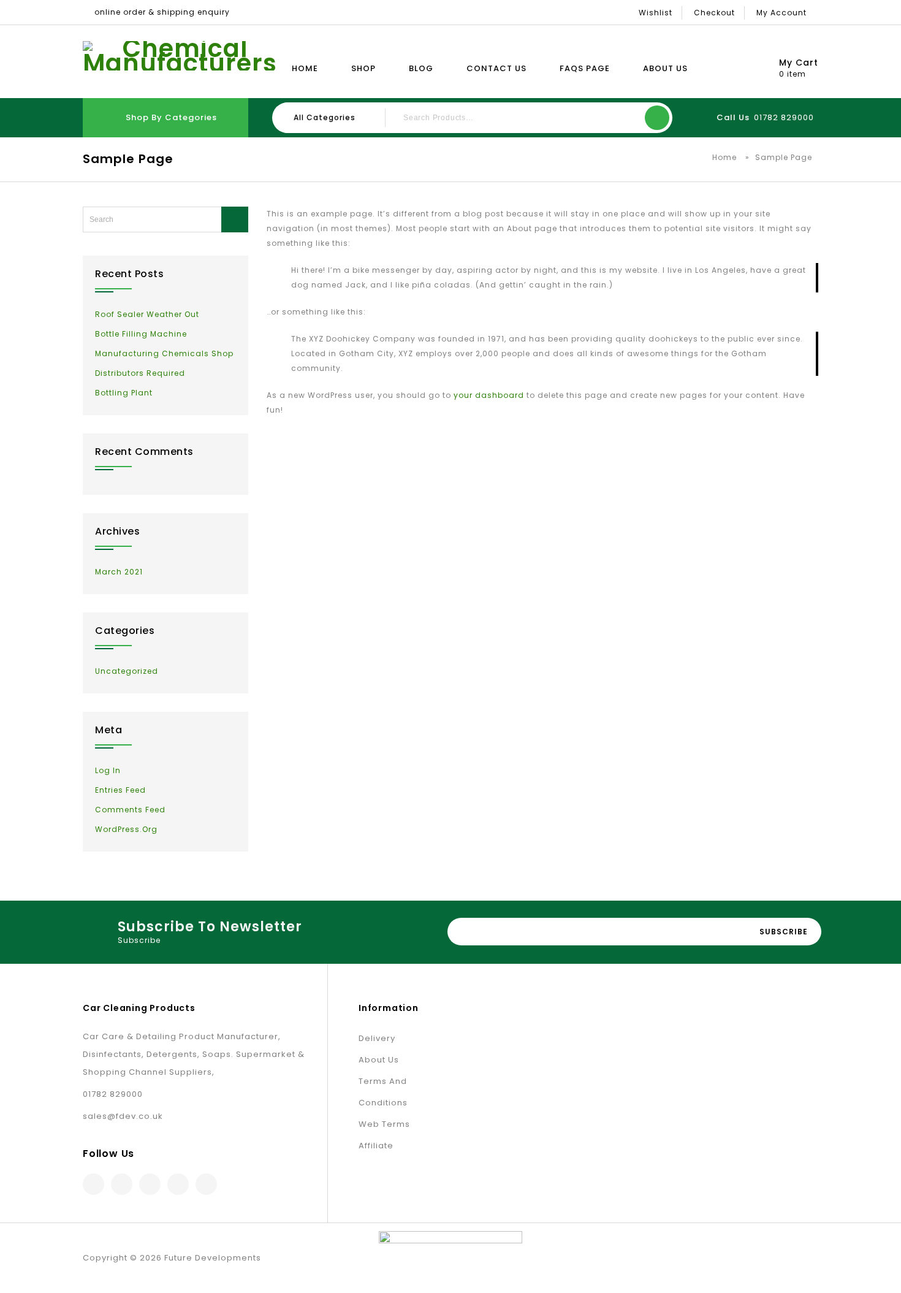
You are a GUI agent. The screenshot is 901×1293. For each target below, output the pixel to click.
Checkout (714, 12)
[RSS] (178, 1184)
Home (305, 68)
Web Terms (384, 1124)
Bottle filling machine (141, 334)
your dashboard (489, 395)
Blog (421, 68)
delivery (377, 1038)
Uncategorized (126, 671)
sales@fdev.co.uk (123, 1116)
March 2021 (119, 571)
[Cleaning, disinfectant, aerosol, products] (180, 56)
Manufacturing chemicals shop (164, 353)
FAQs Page (585, 68)
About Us (665, 68)
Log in (108, 770)
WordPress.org (126, 829)
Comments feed (130, 809)
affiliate (376, 1145)
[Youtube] (206, 1184)
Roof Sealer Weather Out (147, 314)
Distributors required (140, 373)
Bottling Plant (124, 392)
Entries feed (120, 790)
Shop (363, 68)
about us (379, 1060)
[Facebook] (93, 1184)
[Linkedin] (150, 1184)
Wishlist (655, 12)
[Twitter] (121, 1184)
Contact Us (496, 68)
